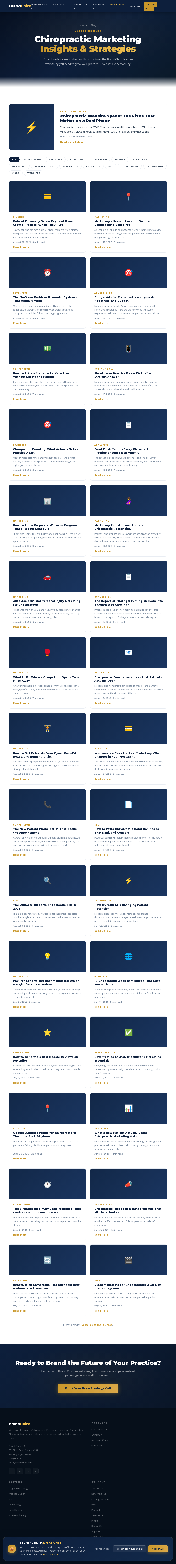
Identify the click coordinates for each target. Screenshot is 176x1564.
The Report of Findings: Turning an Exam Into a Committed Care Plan (128, 602)
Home (83, 25)
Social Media (130, 166)
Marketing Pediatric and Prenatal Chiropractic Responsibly (119, 527)
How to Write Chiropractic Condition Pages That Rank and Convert (126, 830)
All (14, 159)
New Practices (44, 166)
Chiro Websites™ (100, 1429)
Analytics (55, 159)
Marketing (19, 166)
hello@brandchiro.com (20, 1462)
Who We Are (97, 1488)
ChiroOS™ (96, 1434)
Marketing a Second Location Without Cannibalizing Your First (123, 223)
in (36, 1471)
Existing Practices (100, 1499)
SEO (110, 166)
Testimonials (98, 1515)
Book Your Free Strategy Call (88, 1388)
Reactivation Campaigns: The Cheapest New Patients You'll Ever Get (46, 1286)
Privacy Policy (50, 1554)
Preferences (102, 1549)
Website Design (17, 1493)
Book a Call (150, 6)
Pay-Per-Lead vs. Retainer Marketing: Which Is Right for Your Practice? (46, 982)
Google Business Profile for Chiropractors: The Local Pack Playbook (44, 1134)
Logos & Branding (18, 1488)
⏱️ (47, 1184)
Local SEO (140, 159)
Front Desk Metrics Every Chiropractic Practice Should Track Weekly (122, 451)
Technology (154, 166)
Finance (120, 159)
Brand (20, 6)
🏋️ (47, 728)
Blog (93, 1504)
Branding (76, 159)
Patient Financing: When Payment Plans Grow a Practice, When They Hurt (43, 223)
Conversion (99, 159)
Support (95, 1531)
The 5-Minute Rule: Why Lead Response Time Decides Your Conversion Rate (47, 1210)
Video (16, 173)
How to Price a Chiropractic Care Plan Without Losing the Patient (41, 375)
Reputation (70, 166)
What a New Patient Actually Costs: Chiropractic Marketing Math (120, 1134)
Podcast (95, 1509)
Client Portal (97, 1536)
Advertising (32, 159)
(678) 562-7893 (16, 1458)
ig (28, 1471)
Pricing (135, 6)
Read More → (21, 247)
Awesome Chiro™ (100, 1440)
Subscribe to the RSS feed (97, 1324)
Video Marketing (17, 1515)
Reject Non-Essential (129, 1548)
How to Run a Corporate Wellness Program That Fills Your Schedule (45, 527)
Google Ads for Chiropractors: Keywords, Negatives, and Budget (124, 299)
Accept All (158, 1548)
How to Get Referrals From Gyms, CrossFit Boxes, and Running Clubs (44, 755)
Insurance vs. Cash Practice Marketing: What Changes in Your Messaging (127, 755)
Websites (33, 173)
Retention (93, 166)
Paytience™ (97, 1445)
